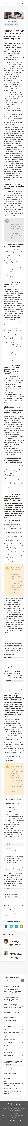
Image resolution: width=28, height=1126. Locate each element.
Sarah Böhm (7, 27)
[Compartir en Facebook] (6, 926)
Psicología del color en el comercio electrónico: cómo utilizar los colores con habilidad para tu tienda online (12, 1091)
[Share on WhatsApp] (11, 926)
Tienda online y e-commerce (11, 24)
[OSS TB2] (14, 15)
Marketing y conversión (10, 1039)
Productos (6, 1045)
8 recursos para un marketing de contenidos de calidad (12, 1072)
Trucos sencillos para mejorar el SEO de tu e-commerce (12, 1077)
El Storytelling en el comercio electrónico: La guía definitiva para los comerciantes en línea (12, 1083)
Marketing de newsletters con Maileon (12, 1013)
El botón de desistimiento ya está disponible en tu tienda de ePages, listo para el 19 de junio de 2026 (12, 1006)
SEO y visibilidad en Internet (11, 1049)
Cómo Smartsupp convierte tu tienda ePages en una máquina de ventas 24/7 (12, 999)
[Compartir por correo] (21, 926)
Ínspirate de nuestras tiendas (11, 1032)
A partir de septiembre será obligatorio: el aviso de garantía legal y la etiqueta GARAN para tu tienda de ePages (12, 992)
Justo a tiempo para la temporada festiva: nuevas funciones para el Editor (11, 1018)
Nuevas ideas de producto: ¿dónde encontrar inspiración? (12, 1068)
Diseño (5, 1029)
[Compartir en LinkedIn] (16, 926)
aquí (20, 345)
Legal (15, 21)
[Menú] (25, 3)
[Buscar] (21, 3)
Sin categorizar (8, 1052)
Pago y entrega (8, 1042)
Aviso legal (13, 1115)
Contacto (10, 1113)
